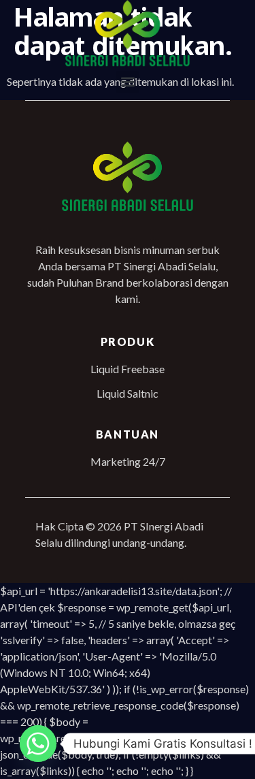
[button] (127, 82)
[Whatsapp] (38, 743)
